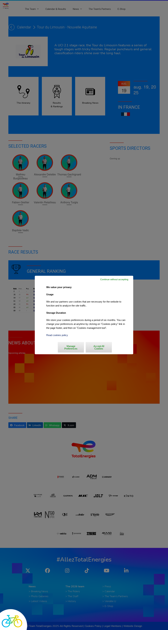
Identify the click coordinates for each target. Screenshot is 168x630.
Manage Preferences (70, 347)
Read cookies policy (57, 335)
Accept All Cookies (99, 347)
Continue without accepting (114, 279)
